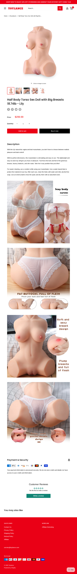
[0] (71, 8)
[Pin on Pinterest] (12, 109)
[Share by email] (20, 109)
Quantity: (10, 123)
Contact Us (7, 527)
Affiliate (6, 539)
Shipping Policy (9, 533)
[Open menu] (5, 8)
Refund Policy (8, 536)
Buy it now (54, 131)
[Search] (60, 8)
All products (12, 16)
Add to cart (22, 131)
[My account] (67, 8)
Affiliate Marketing (48, 527)
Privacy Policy (8, 530)
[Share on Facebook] (8, 109)
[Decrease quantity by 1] (17, 124)
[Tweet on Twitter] (16, 109)
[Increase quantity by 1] (29, 124)
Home (5, 16)
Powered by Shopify (10, 567)
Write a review (38, 496)
